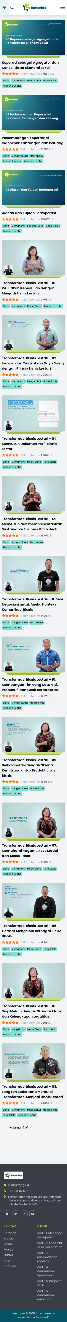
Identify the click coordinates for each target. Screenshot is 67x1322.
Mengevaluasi (20, 155)
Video (8, 1244)
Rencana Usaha (12, 85)
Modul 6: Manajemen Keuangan (45, 1295)
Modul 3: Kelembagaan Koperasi (46, 1257)
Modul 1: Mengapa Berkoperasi (49, 1235)
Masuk (8, 1249)
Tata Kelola (50, 461)
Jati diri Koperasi (12, 161)
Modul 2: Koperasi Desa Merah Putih (49, 1245)
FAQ (7, 1260)
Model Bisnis (50, 80)
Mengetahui (34, 80)
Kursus (8, 1238)
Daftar (8, 1255)
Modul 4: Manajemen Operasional (45, 1271)
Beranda (10, 1233)
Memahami (18, 80)
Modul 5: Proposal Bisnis (49, 1283)
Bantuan (10, 1266)
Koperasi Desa (35, 225)
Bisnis (6, 80)
